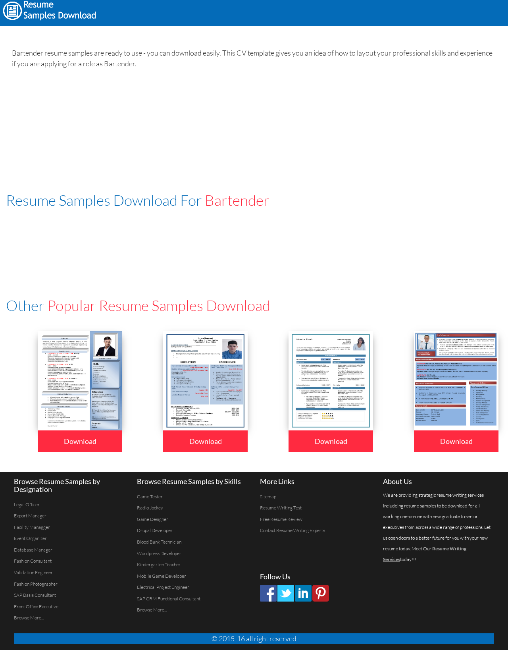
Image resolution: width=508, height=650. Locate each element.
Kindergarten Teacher (159, 564)
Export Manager (30, 516)
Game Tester (150, 497)
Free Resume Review (281, 519)
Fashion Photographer (36, 584)
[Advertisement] (403, 12)
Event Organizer (30, 538)
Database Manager (33, 550)
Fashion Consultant (33, 561)
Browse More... (29, 618)
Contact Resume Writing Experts (292, 530)
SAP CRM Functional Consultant (168, 599)
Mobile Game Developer (161, 576)
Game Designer (152, 519)
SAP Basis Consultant (35, 595)
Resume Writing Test (281, 508)
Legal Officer (27, 504)
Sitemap (268, 497)
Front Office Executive (36, 606)
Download (80, 441)
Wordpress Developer (159, 553)
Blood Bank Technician (159, 542)
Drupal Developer (155, 530)
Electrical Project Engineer (163, 587)
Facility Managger (32, 527)
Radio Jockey (150, 508)
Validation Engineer (33, 572)
